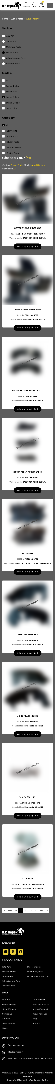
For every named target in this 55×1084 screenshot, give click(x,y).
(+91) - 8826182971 (16, 1045)
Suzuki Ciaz (11, 108)
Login (33, 6)
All (7, 80)
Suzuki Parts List (40, 1014)
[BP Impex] (11, 5)
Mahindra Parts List (41, 1004)
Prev (10, 910)
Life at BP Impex (9, 1009)
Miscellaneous (34, 967)
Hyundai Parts (8, 985)
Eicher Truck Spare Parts (38, 976)
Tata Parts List (39, 999)
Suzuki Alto (11, 91)
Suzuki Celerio (13, 102)
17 (16, 910)
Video (5, 1028)
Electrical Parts (13, 147)
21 (35, 910)
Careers (6, 1018)
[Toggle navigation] (50, 5)
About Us (6, 999)
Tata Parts (6, 967)
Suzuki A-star (12, 86)
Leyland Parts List (40, 1009)
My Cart (42, 5)
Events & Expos (9, 1004)
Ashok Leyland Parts (11, 981)
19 (25, 910)
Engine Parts (12, 153)
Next (41, 910)
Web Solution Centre (38, 1080)
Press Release (8, 1023)
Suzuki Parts (17, 18)
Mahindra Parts (9, 971)
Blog (35, 1018)
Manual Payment (35, 971)
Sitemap (36, 1023)
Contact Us (7, 1014)
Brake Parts (12, 136)
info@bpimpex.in (15, 1052)
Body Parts (11, 130)
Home (5, 18)
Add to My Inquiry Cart (27, 246)
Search (26, 6)
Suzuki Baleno (12, 97)
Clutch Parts (12, 142)
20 (30, 910)
